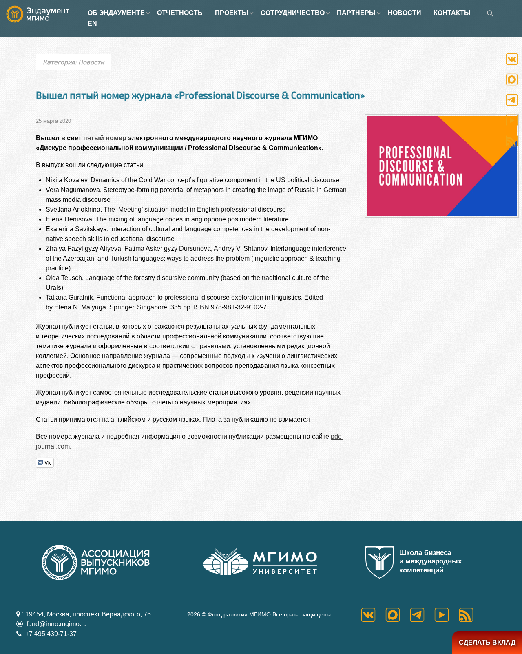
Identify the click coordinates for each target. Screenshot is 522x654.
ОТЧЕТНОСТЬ (180, 12)
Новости (91, 62)
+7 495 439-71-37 (50, 633)
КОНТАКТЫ (452, 12)
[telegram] (422, 615)
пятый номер (104, 138)
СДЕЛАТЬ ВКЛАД (487, 642)
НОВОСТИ (404, 12)
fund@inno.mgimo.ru (56, 624)
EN (92, 23)
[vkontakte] (373, 615)
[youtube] (446, 615)
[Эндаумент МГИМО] (44, 13)
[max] (397, 615)
